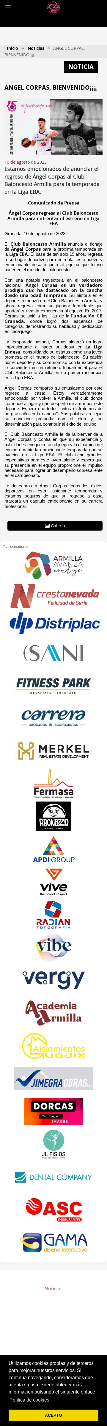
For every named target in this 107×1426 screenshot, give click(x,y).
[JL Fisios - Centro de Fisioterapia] (53, 1144)
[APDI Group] (53, 849)
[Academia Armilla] (53, 1013)
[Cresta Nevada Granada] (53, 596)
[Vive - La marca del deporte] (53, 882)
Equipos (54, 1308)
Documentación (54, 1318)
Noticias (36, 48)
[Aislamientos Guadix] (54, 1046)
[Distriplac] (53, 623)
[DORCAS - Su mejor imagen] (53, 1111)
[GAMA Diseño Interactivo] (53, 1242)
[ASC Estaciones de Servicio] (53, 1210)
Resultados (53, 1298)
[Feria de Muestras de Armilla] (53, 783)
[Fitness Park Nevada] (54, 685)
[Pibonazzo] (53, 816)
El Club (53, 1279)
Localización (53, 1347)
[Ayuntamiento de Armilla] (53, 565)
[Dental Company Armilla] (54, 1177)
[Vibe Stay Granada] (53, 947)
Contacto (53, 1337)
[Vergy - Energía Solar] (54, 980)
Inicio (12, 48)
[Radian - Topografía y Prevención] (53, 914)
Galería (57, 525)
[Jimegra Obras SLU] (54, 1078)
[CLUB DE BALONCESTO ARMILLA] (53, 7)
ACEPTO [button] (53, 1415)
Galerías (53, 1328)
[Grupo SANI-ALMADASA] (54, 652)
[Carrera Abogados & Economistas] (53, 718)
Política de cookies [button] (29, 1399)
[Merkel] (54, 750)
